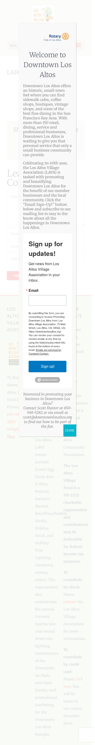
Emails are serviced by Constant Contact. (45, 351)
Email (33, 290)
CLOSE (69, 430)
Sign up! (47, 366)
